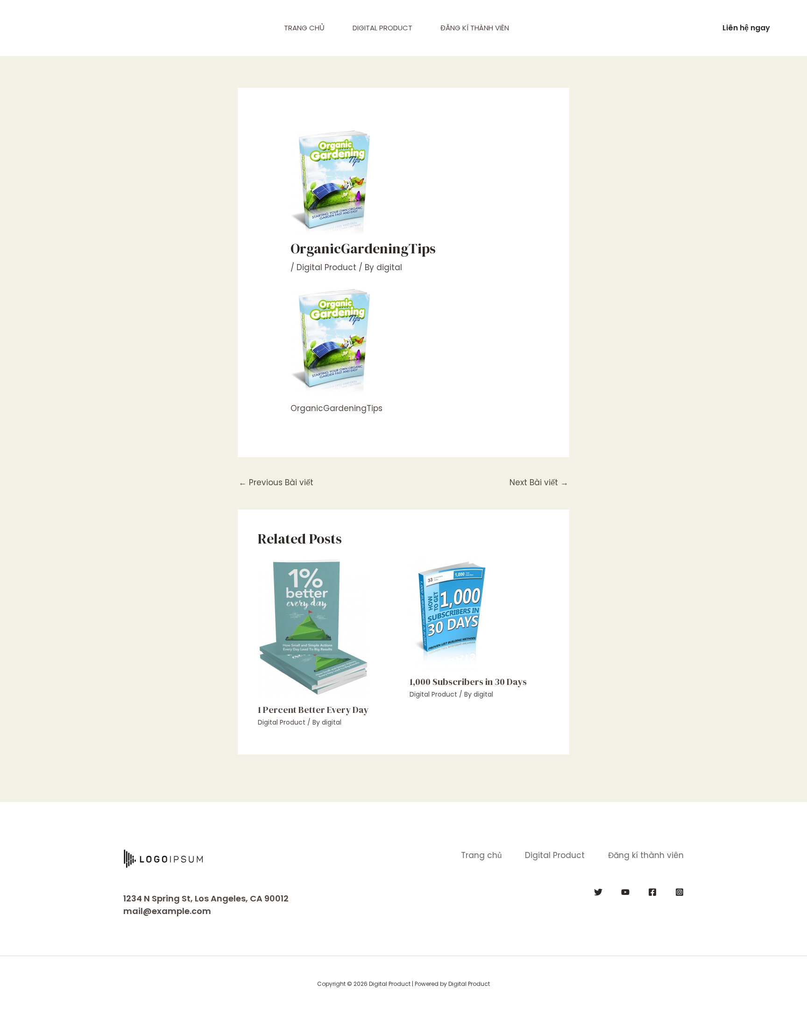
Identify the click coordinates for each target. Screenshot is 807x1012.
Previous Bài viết (276, 482)
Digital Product (382, 28)
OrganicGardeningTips (336, 408)
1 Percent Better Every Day (313, 709)
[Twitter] (598, 892)
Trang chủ (304, 28)
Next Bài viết (539, 482)
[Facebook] (652, 892)
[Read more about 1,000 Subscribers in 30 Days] (449, 612)
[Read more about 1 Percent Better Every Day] (313, 626)
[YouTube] (625, 892)
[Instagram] (679, 892)
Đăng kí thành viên (474, 28)
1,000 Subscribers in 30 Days (468, 681)
